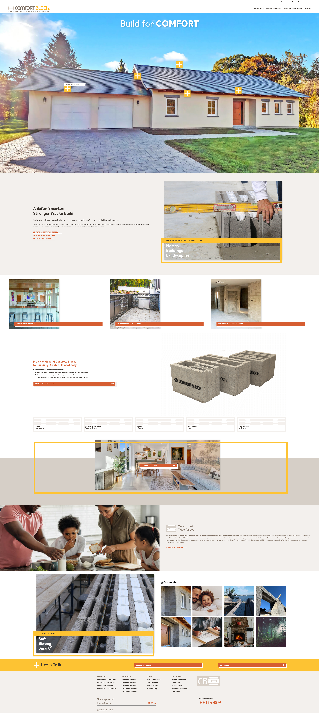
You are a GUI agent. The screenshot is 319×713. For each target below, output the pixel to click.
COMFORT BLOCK (44, 384)
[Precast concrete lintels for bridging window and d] (271, 601)
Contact (283, 1)
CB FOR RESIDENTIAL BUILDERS (45, 232)
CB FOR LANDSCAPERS (42, 239)
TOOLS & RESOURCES (293, 9)
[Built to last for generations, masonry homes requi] (207, 601)
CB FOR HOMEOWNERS (42, 235)
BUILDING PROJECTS (25, 324)
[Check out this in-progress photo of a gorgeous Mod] (239, 601)
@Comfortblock (171, 582)
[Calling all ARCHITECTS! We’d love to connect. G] (207, 632)
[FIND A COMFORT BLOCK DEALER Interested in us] (176, 601)
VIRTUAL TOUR (149, 465)
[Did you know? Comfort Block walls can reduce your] (239, 632)
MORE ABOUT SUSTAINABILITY (177, 547)
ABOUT (308, 9)
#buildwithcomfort (206, 699)
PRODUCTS (259, 9)
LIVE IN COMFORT (273, 9)
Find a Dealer (292, 1)
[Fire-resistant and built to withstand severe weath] (176, 632)
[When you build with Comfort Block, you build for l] (271, 632)
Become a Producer (304, 1)
